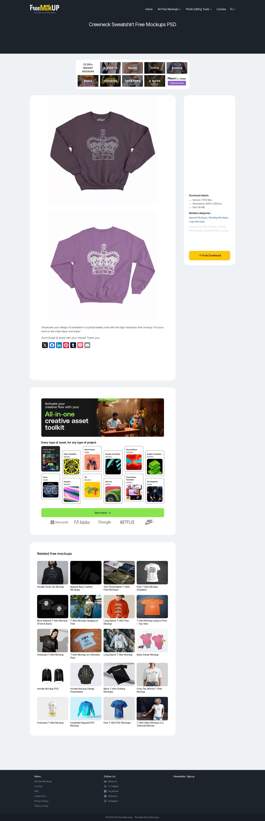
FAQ (36, 791)
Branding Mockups (218, 217)
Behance (112, 781)
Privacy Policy (41, 801)
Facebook (113, 791)
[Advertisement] (132, 39)
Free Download (211, 255)
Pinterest (112, 796)
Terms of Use (41, 805)
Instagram (113, 801)
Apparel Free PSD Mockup (203, 226)
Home (148, 9)
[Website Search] (232, 9)
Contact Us (40, 796)
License (221, 9)
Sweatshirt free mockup (216, 230)
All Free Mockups (168, 9)
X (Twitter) (113, 786)
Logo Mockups (197, 221)
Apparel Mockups (198, 217)
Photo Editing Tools (197, 9)
